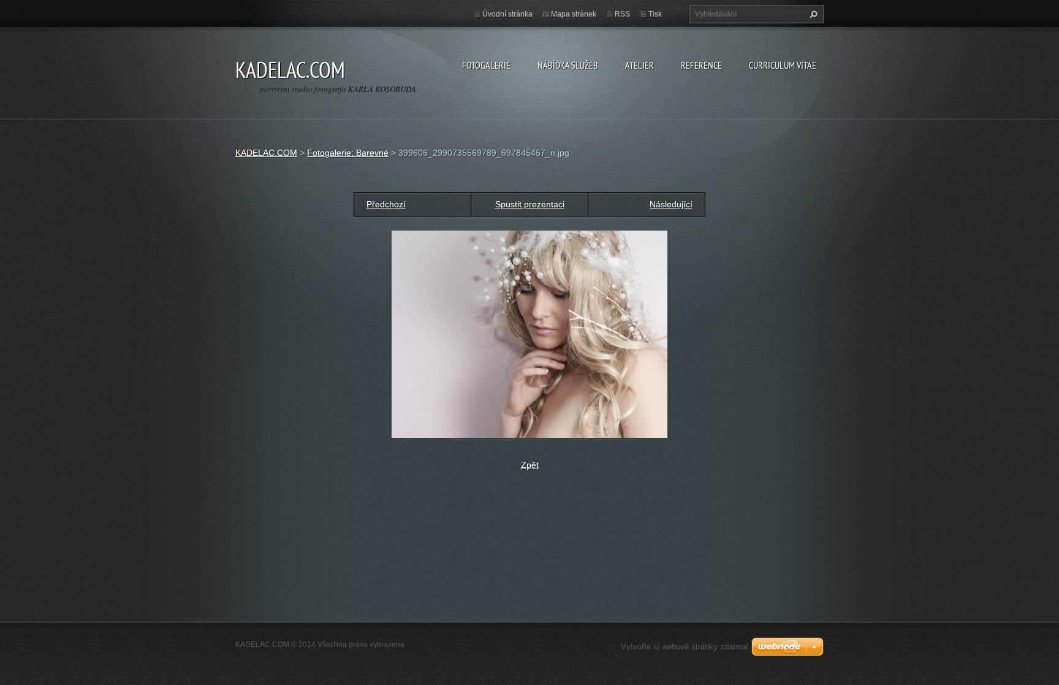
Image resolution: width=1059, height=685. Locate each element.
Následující (671, 204)
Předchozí (386, 204)
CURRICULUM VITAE (782, 65)
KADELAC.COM (266, 153)
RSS (622, 14)
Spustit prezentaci (529, 204)
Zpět (530, 465)
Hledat (812, 14)
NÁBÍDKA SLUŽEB (567, 65)
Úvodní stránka (507, 14)
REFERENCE (701, 65)
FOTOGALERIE (486, 65)
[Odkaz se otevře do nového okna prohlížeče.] (529, 334)
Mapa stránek (573, 14)
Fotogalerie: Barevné (348, 153)
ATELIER (639, 65)
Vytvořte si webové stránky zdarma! (685, 646)
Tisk (655, 14)
